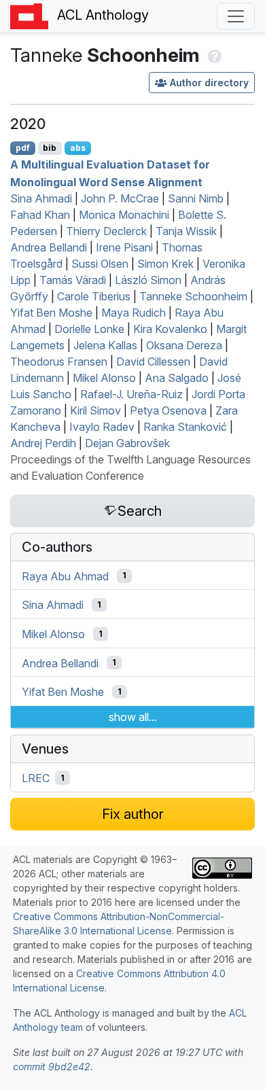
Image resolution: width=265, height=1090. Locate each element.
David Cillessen (153, 361)
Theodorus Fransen (58, 361)
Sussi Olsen (99, 263)
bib (49, 148)
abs (78, 148)
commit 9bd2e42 (51, 1066)
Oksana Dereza (184, 345)
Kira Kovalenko (170, 329)
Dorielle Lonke (89, 329)
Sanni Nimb (196, 198)
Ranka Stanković (185, 427)
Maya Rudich (133, 312)
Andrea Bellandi (48, 247)
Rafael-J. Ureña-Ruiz (131, 394)
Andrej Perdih (43, 443)
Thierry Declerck (106, 231)
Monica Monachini (124, 215)
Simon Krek (165, 263)
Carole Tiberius (93, 296)
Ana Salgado (177, 378)
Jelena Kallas (105, 345)
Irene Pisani (124, 247)
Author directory (209, 82)
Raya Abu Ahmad (65, 575)
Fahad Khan (40, 215)
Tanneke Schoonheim (193, 296)
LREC (36, 778)
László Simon (148, 280)
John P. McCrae (120, 198)
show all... (133, 717)
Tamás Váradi (72, 280)
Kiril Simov (95, 410)
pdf (23, 148)
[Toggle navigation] (236, 16)
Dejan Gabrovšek (127, 443)
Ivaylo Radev (102, 427)
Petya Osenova (168, 410)
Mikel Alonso (104, 378)
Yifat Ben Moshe (51, 312)
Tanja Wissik (186, 231)
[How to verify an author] (213, 55)
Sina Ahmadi (41, 198)
